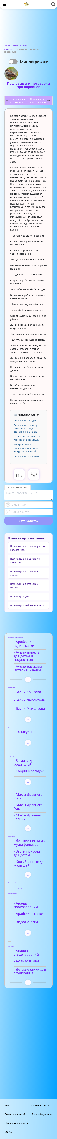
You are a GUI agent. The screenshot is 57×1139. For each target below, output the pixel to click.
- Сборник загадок (29, 771)
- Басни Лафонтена (29, 700)
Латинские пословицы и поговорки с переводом (27, 438)
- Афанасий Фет (26, 961)
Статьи (8, 1131)
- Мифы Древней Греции (27, 817)
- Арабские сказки (28, 914)
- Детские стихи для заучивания (30, 971)
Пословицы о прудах (25, 420)
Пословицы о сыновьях (26, 455)
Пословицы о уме (19, 596)
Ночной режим (33, 61)
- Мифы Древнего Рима (28, 807)
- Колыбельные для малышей (29, 864)
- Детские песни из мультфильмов (29, 843)
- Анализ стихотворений (26, 953)
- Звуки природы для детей (27, 853)
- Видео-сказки (26, 922)
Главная (6, 45)
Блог (7, 1105)
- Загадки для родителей (24, 763)
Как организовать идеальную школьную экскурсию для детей (26, 448)
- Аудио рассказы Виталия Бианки (28, 668)
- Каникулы (23, 732)
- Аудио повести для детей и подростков (27, 656)
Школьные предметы (16, 1123)
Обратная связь (40, 1105)
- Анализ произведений (26, 905)
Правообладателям (41, 1114)
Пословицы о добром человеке (27, 605)
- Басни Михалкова (29, 709)
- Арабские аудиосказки (24, 644)
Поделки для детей (15, 1114)
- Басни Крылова (27, 692)
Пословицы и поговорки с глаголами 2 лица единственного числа (28, 428)
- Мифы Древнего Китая (28, 796)
